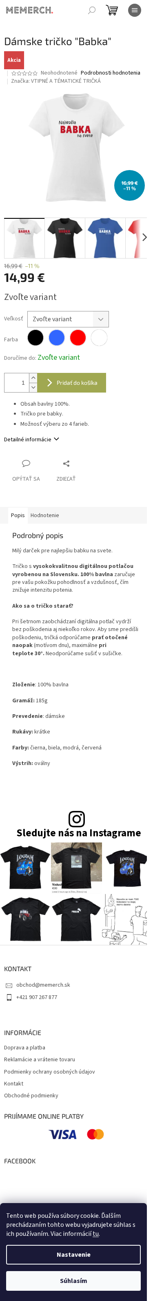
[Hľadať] (92, 10)
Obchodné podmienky (31, 1096)
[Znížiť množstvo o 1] (33, 387)
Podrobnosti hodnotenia (110, 73)
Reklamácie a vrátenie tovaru (39, 1060)
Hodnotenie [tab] (45, 515)
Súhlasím (73, 1280)
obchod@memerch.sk (43, 985)
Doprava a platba (24, 1048)
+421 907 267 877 (36, 997)
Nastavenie (74, 1254)
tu (96, 1233)
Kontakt (13, 1084)
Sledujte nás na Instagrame (78, 833)
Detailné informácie (27, 440)
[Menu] (134, 10)
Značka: (56, 81)
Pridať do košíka (77, 382)
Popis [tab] (18, 515)
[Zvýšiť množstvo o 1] (33, 378)
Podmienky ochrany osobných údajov (49, 1072)
